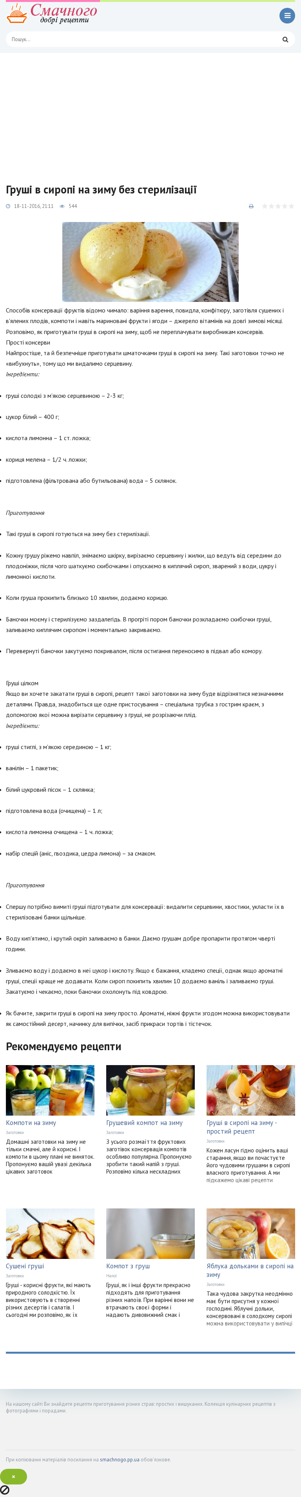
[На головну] (53, 15)
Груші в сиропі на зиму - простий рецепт (242, 1127)
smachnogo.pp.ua (120, 1459)
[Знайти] (285, 39)
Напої (111, 1275)
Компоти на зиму (31, 1122)
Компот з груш (128, 1266)
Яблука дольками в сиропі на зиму (250, 1270)
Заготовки (15, 1132)
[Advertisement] (150, 111)
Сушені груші (25, 1266)
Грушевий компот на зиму (144, 1122)
